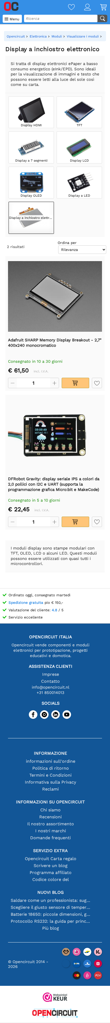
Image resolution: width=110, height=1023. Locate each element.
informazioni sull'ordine (50, 761)
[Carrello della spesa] (99, 8)
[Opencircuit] (55, 1013)
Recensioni (50, 816)
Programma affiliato (51, 872)
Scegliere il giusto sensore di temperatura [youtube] (51, 907)
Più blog (50, 928)
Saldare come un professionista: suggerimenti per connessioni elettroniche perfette (51, 900)
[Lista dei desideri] (67, 8)
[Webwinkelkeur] (55, 998)
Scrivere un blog (51, 865)
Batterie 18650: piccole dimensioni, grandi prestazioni (51, 914)
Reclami (50, 789)
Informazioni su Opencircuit (50, 801)
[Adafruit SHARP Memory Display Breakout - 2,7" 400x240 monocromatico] (55, 296)
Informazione (50, 753)
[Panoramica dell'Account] (83, 8)
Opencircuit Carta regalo (50, 858)
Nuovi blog (50, 892)
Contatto (50, 681)
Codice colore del (50, 879)
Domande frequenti (50, 837)
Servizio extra (50, 850)
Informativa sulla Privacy (50, 782)
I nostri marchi (50, 830)
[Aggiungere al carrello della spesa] (75, 383)
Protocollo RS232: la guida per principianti (51, 921)
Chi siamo (50, 809)
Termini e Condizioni (50, 775)
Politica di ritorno (50, 768)
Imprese (50, 674)
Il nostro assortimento (50, 823)
